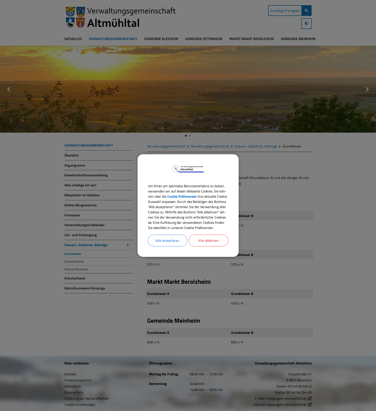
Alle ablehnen (208, 240)
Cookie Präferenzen (182, 196)
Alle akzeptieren (168, 240)
